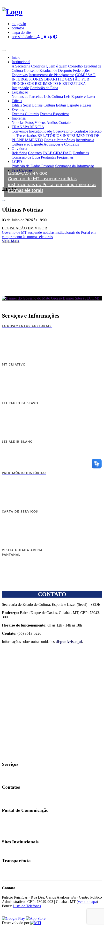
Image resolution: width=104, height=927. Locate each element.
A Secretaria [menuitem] (21, 66)
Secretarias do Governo (15, 851)
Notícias (6, 820)
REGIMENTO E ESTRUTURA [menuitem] (60, 83)
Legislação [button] (20, 92)
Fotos (5, 833)
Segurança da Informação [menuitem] (74, 166)
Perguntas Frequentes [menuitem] (57, 157)
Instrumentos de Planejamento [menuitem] (51, 75)
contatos (18, 28)
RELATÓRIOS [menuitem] (49, 135)
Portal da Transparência (15, 870)
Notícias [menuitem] (18, 122)
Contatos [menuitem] (38, 66)
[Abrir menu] (4, 50)
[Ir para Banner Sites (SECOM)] (52, 298)
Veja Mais (10, 241)
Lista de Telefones (27, 906)
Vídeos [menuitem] (40, 122)
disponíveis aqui (69, 642)
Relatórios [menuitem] (19, 153)
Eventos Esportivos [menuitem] (54, 114)
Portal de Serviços (12, 774)
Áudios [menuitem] (52, 122)
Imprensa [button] (19, 118)
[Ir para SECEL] (12, 11)
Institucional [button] (21, 62)
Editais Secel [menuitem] (21, 105)
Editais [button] (17, 101)
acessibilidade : (24, 37)
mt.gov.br (19, 24)
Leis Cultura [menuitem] (53, 96)
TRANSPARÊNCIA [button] (28, 127)
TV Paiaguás (9, 828)
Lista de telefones (11, 796)
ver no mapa (87, 902)
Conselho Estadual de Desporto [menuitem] (48, 70)
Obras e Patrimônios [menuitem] (59, 140)
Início (16, 57)
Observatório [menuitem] (63, 131)
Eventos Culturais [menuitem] (25, 114)
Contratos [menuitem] (81, 131)
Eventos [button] (18, 109)
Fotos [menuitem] (29, 122)
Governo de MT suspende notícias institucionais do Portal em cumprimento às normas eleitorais (49, 234)
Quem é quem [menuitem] (56, 66)
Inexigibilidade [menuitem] (40, 131)
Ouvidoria (7, 801)
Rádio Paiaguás (10, 824)
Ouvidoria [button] (19, 149)
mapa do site (21, 32)
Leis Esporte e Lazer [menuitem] (79, 96)
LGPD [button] (17, 162)
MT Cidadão (9, 778)
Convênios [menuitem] (20, 131)
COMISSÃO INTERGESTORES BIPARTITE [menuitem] (54, 77)
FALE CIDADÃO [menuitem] (57, 153)
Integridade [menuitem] (20, 88)
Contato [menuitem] (65, 122)
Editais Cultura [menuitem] (43, 105)
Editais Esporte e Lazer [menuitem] (73, 105)
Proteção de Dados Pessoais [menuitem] (33, 166)
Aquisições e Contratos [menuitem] (61, 144)
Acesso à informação (13, 874)
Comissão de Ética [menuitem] (44, 88)
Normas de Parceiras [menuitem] (27, 96)
